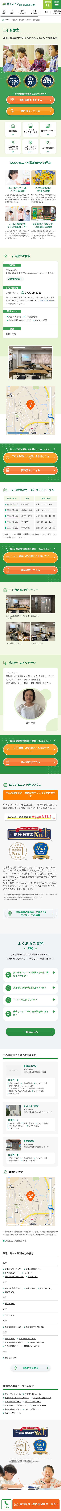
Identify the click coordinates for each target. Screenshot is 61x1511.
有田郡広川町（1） (33, 1269)
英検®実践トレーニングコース (17, 1398)
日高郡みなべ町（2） (32, 1346)
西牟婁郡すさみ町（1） (35, 1327)
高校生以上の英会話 (37, 1088)
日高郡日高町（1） (12, 1346)
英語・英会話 (15, 316)
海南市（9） (31, 1288)
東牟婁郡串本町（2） (27, 1339)
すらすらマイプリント (18, 1088)
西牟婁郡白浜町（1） (13, 1327)
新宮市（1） (10, 1304)
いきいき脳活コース (33, 1409)
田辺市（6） (10, 1315)
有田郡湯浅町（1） (12, 1273)
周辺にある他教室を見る (16, 1241)
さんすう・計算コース (42, 1398)
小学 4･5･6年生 (34, 12)
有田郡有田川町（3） (13, 1269)
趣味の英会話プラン (13, 1409)
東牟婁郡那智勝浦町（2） (15, 1342)
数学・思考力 (15, 1086)
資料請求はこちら (30, 470)
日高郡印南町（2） (37, 1342)
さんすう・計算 (42, 1083)
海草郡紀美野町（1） (13, 1288)
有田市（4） (29, 1273)
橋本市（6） (10, 1339)
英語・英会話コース (13, 1394)
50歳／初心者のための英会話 (20, 1091)
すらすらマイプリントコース (16, 1405)
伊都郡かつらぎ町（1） (14, 1277)
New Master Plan (39, 1405)
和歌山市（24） (11, 1358)
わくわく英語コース (13, 1413)
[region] (30, 13)
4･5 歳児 (12, 12)
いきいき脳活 (39, 1091)
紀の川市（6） (46, 1288)
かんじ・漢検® (29, 1086)
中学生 (45, 12)
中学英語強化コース (33, 1394)
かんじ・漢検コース (33, 1402)
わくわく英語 (42, 320)
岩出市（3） (33, 1277)
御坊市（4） (10, 1292)
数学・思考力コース (13, 1402)
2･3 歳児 (4, 12)
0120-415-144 (45, 301)
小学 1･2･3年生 (22, 12)
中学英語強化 (32, 316)
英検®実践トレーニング (20, 320)
